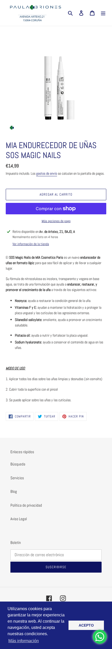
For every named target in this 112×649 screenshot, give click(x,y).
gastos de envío (46, 173)
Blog (13, 491)
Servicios (17, 477)
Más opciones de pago (56, 221)
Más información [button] (23, 641)
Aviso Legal (18, 518)
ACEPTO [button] (86, 625)
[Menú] (103, 13)
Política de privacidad (26, 505)
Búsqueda (17, 464)
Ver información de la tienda (31, 244)
